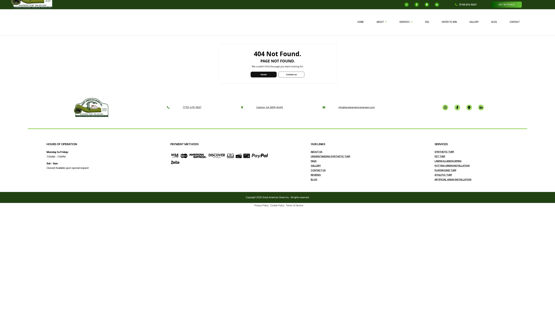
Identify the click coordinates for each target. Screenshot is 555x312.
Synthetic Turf (444, 151)
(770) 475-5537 (468, 4)
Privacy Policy (261, 205)
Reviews (316, 174)
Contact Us (318, 170)
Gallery (474, 21)
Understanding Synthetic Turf (330, 156)
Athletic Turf (443, 174)
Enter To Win (449, 21)
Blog (494, 21)
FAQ (427, 21)
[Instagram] (406, 4)
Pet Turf (440, 156)
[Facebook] (417, 4)
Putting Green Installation (452, 165)
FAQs (314, 161)
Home (360, 21)
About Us (316, 151)
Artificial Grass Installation (453, 179)
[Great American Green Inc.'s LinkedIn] (437, 4)
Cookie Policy (277, 205)
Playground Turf (445, 170)
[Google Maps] (427, 4)
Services (404, 21)
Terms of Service (294, 205)
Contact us (291, 74)
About (380, 21)
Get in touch (506, 4)
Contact (515, 21)
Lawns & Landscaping (448, 161)
